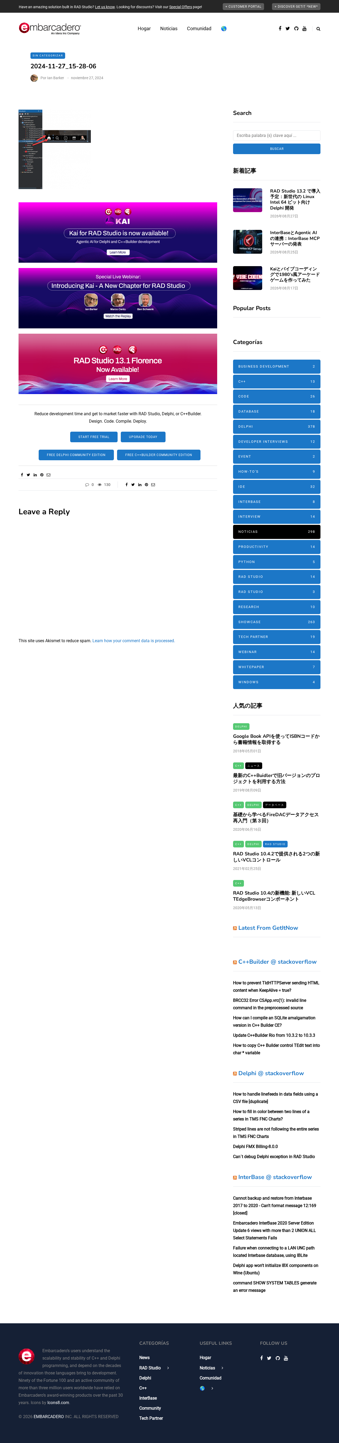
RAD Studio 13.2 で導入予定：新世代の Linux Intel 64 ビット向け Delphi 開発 (295, 199)
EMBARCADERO (49, 1416)
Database (276, 411)
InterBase (276, 502)
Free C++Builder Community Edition (158, 455)
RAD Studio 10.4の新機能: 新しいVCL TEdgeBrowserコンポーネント (274, 896)
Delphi (276, 426)
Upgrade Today (143, 437)
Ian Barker (55, 78)
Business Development (276, 366)
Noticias (168, 28)
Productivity (276, 547)
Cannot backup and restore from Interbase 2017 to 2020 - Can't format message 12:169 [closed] (274, 1206)
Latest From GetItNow (268, 928)
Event (276, 456)
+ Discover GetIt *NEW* (296, 6)
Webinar (276, 652)
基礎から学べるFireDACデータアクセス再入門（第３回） (276, 817)
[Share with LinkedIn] (35, 474)
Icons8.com (58, 1402)
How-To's (276, 471)
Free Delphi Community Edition (76, 455)
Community (150, 1408)
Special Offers (180, 7)
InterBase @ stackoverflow (275, 1177)
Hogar (144, 28)
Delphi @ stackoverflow (271, 1073)
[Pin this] (41, 474)
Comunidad (199, 28)
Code (276, 396)
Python (276, 562)
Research (276, 607)
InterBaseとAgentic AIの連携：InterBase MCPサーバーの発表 (295, 238)
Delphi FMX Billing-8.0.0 (255, 1146)
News (144, 1357)
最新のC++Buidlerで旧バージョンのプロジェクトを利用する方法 (276, 778)
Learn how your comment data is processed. (133, 640)
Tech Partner (276, 637)
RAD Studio (276, 577)
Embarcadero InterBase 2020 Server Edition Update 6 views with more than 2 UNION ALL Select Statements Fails (274, 1230)
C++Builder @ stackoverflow (277, 962)
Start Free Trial (93, 437)
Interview (276, 517)
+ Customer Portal (243, 6)
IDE (276, 487)
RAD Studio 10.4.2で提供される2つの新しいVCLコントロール (276, 857)
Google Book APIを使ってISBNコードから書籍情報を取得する (276, 739)
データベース (274, 804)
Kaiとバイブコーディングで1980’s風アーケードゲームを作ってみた (295, 274)
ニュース (253, 765)
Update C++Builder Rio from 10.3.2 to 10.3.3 (274, 1035)
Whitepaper (276, 667)
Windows (276, 682)
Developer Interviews (276, 442)
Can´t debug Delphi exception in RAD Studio (274, 1156)
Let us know (105, 7)
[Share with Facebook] (22, 474)
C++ (276, 381)
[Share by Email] (48, 474)
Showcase (276, 622)
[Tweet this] (28, 474)
